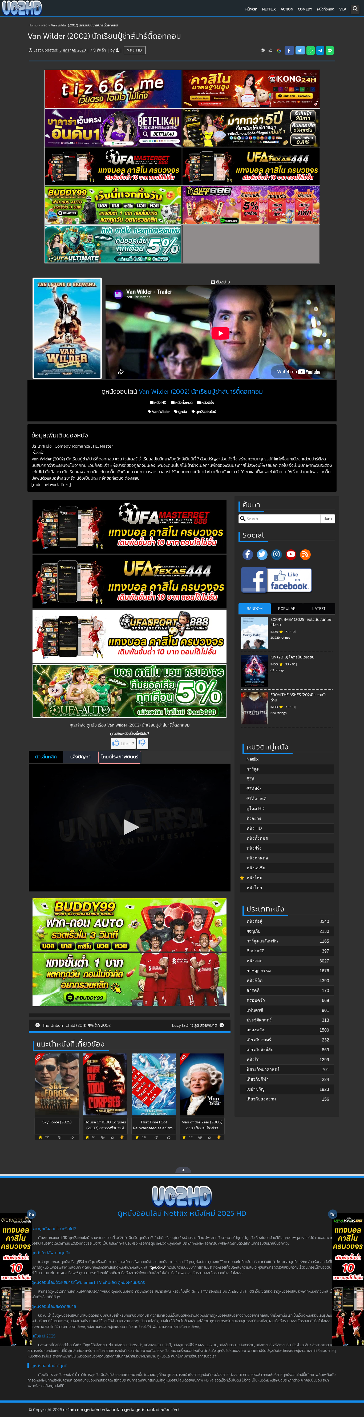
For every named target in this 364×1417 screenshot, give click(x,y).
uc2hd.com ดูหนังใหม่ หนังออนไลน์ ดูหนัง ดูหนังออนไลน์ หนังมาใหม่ (121, 1410)
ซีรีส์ (250, 779)
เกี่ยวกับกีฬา (257, 1079)
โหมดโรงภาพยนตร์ (119, 757)
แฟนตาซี (254, 1010)
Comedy (305, 9)
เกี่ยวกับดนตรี (258, 1039)
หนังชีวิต (254, 980)
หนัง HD (134, 50)
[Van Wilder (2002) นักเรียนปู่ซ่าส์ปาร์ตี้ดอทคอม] (279, 50)
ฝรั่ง (44, 25)
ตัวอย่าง (253, 818)
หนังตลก (254, 960)
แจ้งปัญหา (80, 757)
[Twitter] (262, 554)
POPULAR (287, 609)
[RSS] (305, 554)
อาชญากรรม (258, 970)
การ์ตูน (253, 769)
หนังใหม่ (254, 877)
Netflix (269, 9)
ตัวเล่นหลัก (46, 757)
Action (287, 9)
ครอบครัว (255, 1000)
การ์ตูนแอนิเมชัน (262, 941)
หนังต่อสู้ (254, 921)
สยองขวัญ (255, 1030)
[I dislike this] (142, 743)
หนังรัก (253, 1059)
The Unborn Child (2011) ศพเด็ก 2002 (76, 1025)
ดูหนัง (182, 412)
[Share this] (289, 50)
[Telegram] (320, 50)
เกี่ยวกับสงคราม (261, 1099)
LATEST (319, 609)
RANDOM (254, 609)
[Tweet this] (300, 50)
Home (33, 25)
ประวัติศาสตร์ (259, 1020)
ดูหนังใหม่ (158, 1267)
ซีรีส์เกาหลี (256, 798)
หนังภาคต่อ (257, 858)
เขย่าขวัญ (255, 1089)
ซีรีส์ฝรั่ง (253, 789)
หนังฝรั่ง (207, 403)
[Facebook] (247, 554)
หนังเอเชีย (255, 868)
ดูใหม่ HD (255, 808)
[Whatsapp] (310, 50)
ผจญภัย (253, 931)
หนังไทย (254, 887)
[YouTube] (291, 554)
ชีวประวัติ (255, 951)
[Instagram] (276, 554)
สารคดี (253, 990)
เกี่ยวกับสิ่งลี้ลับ (259, 1049)
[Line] (330, 50)
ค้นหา (328, 519)
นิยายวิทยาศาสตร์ (263, 1069)
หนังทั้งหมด (325, 9)
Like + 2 (127, 744)
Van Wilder (160, 412)
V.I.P (342, 9)
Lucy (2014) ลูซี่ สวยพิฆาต (195, 1025)
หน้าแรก (251, 9)
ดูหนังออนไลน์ (205, 412)
